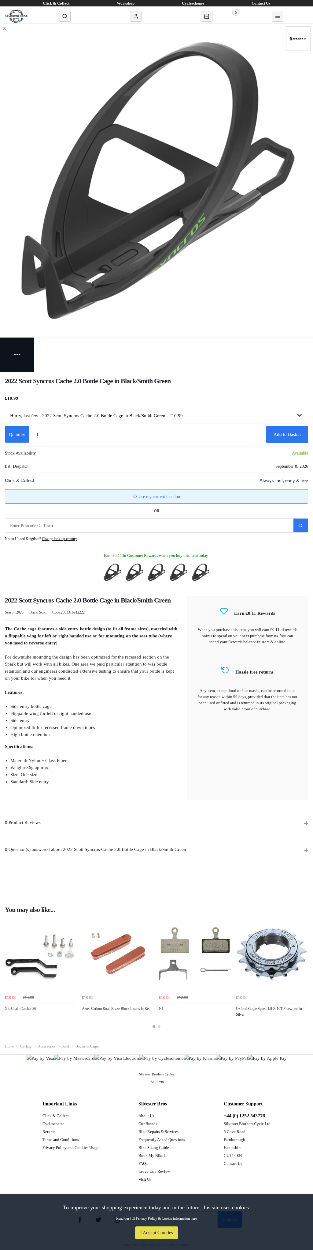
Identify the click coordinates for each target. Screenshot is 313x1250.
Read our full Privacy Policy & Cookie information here (156, 1218)
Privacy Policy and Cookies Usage (70, 1147)
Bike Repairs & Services (158, 1131)
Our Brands (147, 1123)
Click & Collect (55, 1115)
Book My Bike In (153, 1155)
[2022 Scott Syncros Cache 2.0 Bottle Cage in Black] (200, 572)
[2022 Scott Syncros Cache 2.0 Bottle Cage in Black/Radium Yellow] (156, 572)
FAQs (142, 1163)
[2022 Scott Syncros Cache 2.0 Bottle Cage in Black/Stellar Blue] (112, 572)
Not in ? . (41, 539)
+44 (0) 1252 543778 (244, 1115)
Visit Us (144, 1179)
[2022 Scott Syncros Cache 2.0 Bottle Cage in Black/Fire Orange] (134, 572)
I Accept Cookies (156, 1232)
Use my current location (158, 496)
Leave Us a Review (154, 1171)
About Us (146, 1115)
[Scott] (298, 38)
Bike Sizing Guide (153, 1147)
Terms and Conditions (60, 1139)
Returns (48, 1131)
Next (302, 976)
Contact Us (233, 1163)
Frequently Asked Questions (161, 1139)
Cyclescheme (53, 1123)
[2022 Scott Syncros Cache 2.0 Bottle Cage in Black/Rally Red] (178, 572)
